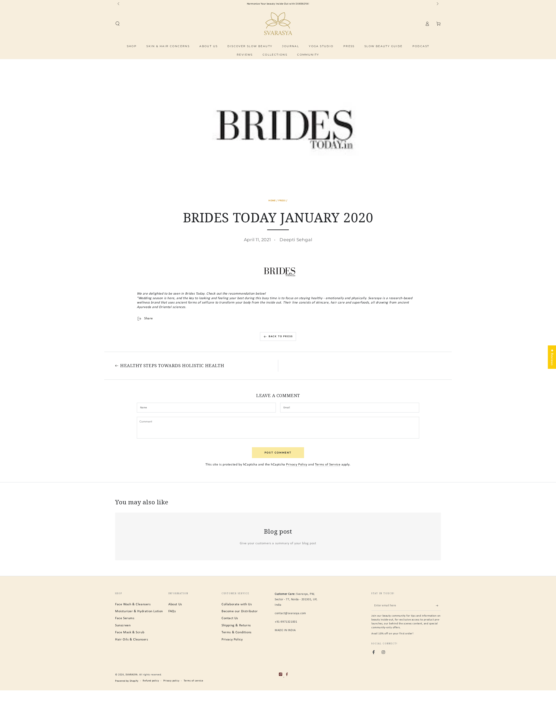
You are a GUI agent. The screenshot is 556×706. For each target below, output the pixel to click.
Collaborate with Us (237, 604)
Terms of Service (328, 464)
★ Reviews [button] (552, 357)
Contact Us (230, 618)
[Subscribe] (438, 605)
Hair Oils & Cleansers (131, 639)
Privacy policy (171, 681)
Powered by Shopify (126, 681)
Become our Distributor (240, 611)
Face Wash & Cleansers (133, 604)
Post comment (278, 452)
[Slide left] (118, 4)
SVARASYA (132, 674)
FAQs (172, 611)
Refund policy (151, 681)
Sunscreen (123, 625)
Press (282, 201)
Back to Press (281, 336)
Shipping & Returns (236, 625)
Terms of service (193, 681)
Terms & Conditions (237, 632)
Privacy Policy (296, 464)
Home (272, 201)
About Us (175, 604)
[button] (117, 23)
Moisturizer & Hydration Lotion (139, 611)
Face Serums (124, 618)
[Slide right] (437, 4)
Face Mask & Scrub (129, 632)
